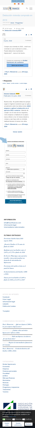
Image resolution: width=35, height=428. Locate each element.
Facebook (6, 297)
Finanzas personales (10, 371)
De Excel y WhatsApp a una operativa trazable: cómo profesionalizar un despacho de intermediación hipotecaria (15, 259)
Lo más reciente (15, 83)
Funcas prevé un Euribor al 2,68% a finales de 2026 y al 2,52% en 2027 (15, 279)
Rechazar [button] (28, 424)
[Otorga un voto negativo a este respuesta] (31, 89)
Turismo (5, 392)
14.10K (17, 93)
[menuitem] (17, 1)
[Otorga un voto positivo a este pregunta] (26, 35)
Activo (4, 83)
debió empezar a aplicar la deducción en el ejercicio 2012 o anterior (17, 108)
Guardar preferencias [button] (18, 424)
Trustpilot (6, 311)
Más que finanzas (9, 378)
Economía (6, 366)
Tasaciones (7, 389)
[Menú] (30, 8)
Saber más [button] (12, 416)
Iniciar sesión (17, 132)
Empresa (6, 369)
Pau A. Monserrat (8, 324)
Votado (8, 83)
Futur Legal (7, 299)
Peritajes (6, 385)
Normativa (6, 380)
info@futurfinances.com (12, 223)
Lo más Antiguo (23, 83)
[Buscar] (26, 8)
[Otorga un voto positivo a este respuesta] (26, 89)
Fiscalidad (6, 373)
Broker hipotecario (9, 364)
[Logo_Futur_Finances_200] (14, 8)
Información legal (10, 225)
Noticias (5, 383)
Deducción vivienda (11, 30)
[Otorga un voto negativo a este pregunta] (31, 35)
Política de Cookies (9, 306)
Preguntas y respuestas (11, 387)
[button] (3, 419)
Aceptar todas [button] (7, 424)
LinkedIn (5, 304)
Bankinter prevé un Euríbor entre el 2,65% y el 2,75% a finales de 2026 (15, 251)
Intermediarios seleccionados (14, 227)
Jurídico (5, 376)
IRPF (19, 30)
